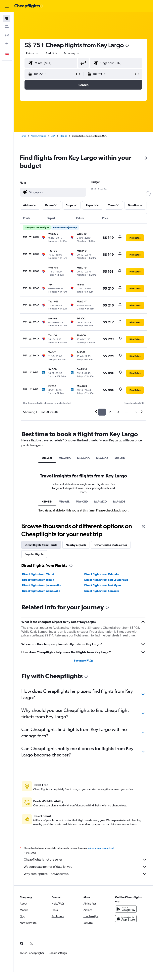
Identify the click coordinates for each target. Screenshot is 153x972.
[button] (6, 6)
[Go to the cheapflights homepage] (29, 6)
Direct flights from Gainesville (41, 590)
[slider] (148, 193)
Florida (63, 136)
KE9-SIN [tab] (47, 501)
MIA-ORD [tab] (65, 458)
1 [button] (102, 412)
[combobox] (71, 53)
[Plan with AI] (7, 43)
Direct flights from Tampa (38, 579)
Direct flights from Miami (38, 574)
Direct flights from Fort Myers (102, 585)
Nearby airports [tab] (76, 545)
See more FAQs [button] (83, 660)
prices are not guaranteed (101, 848)
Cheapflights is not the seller (43, 859)
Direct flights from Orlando (101, 574)
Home (23, 136)
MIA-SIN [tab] (120, 458)
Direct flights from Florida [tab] (41, 545)
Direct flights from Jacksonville (41, 585)
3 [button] (118, 412)
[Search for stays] (7, 27)
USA (53, 136)
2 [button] (110, 412)
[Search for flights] (7, 18)
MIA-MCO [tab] (83, 458)
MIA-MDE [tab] (102, 458)
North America (38, 136)
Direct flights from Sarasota (101, 590)
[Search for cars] (7, 35)
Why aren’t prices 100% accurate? (47, 874)
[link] (21, 943)
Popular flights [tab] (34, 554)
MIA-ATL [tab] (47, 458)
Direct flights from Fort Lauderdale (106, 579)
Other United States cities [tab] (110, 545)
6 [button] (135, 412)
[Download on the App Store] (126, 918)
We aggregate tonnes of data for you (48, 867)
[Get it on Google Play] (126, 909)
